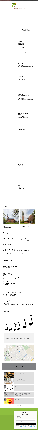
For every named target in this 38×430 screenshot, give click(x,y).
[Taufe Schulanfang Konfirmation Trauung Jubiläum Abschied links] (13, 15)
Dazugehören (25, 16)
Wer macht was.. (30, 11)
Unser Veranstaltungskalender (21, 11)
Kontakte (19, 16)
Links (4, 410)
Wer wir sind (13, 11)
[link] (31, 11)
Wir (9, 410)
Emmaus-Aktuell (6, 11)
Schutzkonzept (13, 16)
